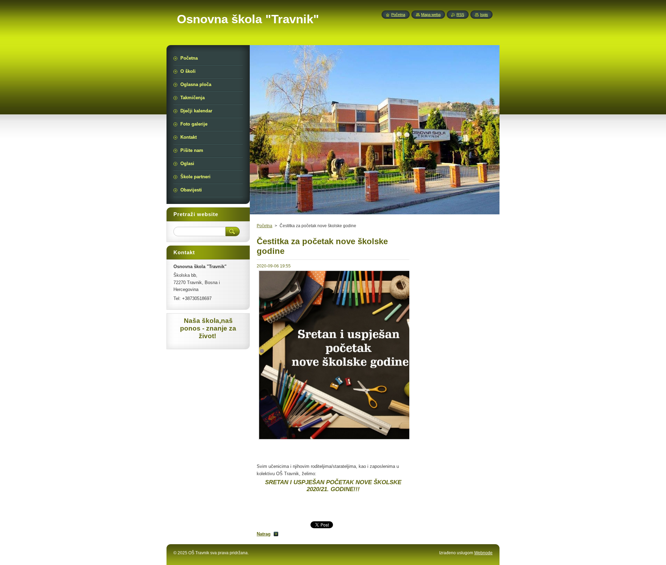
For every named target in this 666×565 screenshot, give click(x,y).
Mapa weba (431, 14)
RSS (460, 14)
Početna (264, 226)
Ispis (484, 14)
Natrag (264, 534)
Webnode (483, 553)
